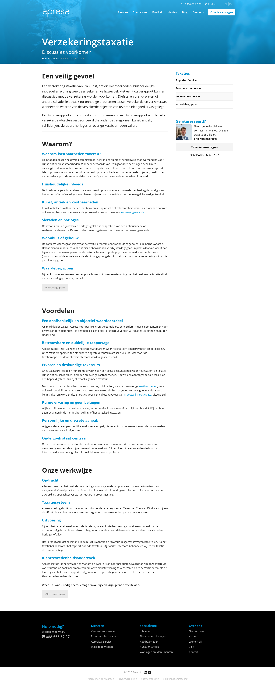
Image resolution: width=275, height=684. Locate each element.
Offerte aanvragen (221, 12)
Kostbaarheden (149, 641)
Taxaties (55, 58)
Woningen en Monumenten (156, 652)
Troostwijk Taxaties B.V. (138, 394)
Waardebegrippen (55, 287)
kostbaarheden (148, 386)
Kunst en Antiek (149, 647)
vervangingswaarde (132, 212)
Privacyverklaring (127, 678)
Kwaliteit (157, 12)
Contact (193, 652)
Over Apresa (196, 631)
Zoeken (212, 4)
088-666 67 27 (193, 4)
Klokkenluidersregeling (174, 678)
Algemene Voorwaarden (101, 678)
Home (45, 58)
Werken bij (195, 641)
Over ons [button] (198, 12)
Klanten (172, 12)
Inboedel (145, 631)
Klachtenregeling (150, 678)
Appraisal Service (186, 80)
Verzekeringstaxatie (188, 96)
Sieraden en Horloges (153, 636)
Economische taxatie (188, 88)
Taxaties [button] (123, 12)
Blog (184, 12)
